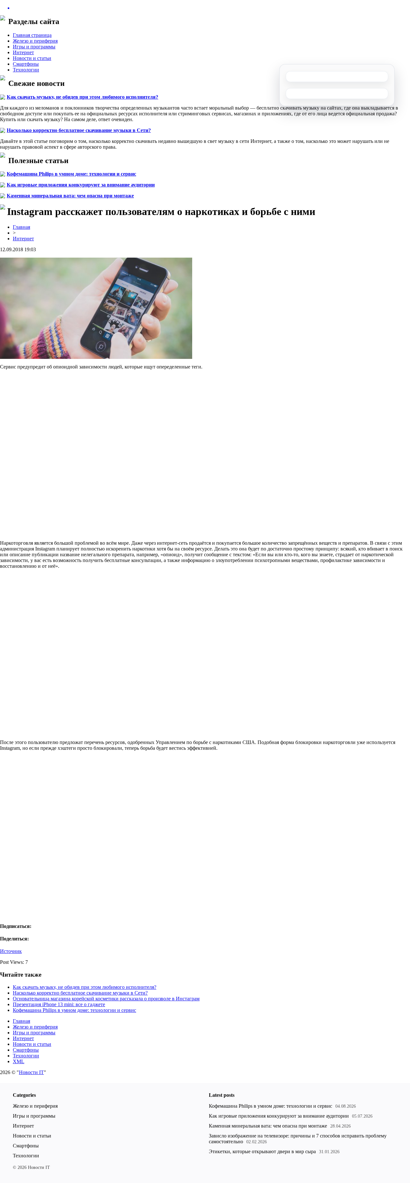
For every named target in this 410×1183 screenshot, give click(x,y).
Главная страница (32, 35)
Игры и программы (34, 46)
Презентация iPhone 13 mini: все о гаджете (59, 1004)
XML (18, 1061)
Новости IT (31, 1072)
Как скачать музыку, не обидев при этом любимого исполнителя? (82, 97)
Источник (11, 951)
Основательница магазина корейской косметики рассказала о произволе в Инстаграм (106, 998)
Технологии (26, 69)
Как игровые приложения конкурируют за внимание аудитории (81, 184)
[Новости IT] (205, 8)
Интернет (23, 52)
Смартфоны (26, 64)
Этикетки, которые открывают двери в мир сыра (262, 1151)
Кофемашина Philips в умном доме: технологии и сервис (71, 174)
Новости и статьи (32, 58)
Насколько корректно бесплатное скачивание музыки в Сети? (79, 130)
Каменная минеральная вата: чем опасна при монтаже (70, 195)
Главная (21, 227)
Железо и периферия (35, 41)
